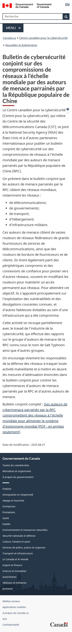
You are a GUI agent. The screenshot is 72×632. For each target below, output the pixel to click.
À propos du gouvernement (18, 477)
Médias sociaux (11, 601)
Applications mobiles (14, 607)
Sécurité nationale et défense (19, 535)
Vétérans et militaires (14, 582)
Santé (6, 518)
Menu (11, 28)
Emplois (7, 488)
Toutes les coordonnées (16, 465)
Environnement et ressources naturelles (25, 529)
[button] (67, 110)
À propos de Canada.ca (15, 613)
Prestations (9, 512)
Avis (5, 618)
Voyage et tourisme (13, 500)
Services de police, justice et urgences (24, 547)
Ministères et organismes (17, 471)
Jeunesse (8, 588)
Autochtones (10, 576)
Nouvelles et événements (21, 45)
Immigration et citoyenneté (18, 494)
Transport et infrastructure (18, 553)
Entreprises (9, 506)
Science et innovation (14, 571)
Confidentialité (11, 624)
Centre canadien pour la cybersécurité (43, 38)
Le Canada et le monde (15, 559)
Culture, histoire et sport (16, 541)
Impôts (6, 524)
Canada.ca (9, 38)
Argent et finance (12, 565)
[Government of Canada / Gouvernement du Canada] (27, 5)
